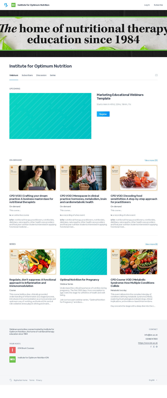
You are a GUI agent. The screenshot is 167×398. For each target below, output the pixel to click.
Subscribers (27, 75)
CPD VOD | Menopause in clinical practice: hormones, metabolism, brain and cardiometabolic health (83, 199)
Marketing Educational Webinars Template (120, 96)
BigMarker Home (20, 380)
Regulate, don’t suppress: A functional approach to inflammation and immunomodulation (32, 283)
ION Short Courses (26, 348)
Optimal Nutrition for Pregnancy (79, 279)
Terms (31, 380)
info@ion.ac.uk (151, 335)
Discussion (41, 75)
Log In (147, 5)
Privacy (39, 380)
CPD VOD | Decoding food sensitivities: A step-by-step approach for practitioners (134, 199)
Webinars (13, 75)
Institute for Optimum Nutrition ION (33, 357)
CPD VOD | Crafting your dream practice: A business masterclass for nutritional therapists (31, 199)
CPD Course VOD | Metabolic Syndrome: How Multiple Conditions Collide (132, 283)
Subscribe (158, 5)
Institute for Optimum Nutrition (33, 5)
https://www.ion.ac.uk (148, 343)
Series (53, 75)
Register (103, 114)
